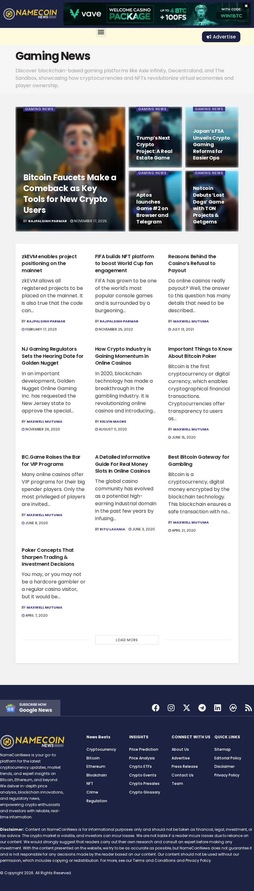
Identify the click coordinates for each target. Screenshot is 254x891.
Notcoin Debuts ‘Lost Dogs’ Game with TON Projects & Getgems (208, 205)
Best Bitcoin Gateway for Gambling (198, 460)
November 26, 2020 (42, 429)
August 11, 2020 (112, 429)
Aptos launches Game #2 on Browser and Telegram (152, 208)
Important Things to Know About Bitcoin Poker (200, 352)
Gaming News (39, 109)
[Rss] (248, 707)
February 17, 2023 (40, 329)
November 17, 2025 (90, 220)
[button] (101, 32)
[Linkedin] (217, 707)
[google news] (30, 707)
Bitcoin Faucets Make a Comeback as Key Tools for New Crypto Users (69, 194)
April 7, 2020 (36, 615)
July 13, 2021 (182, 329)
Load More (127, 639)
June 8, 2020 (36, 522)
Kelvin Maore (113, 421)
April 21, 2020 (183, 530)
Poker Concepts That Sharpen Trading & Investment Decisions (48, 557)
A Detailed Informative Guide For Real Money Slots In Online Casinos (122, 464)
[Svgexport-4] (233, 707)
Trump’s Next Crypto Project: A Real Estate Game (154, 148)
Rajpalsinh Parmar (47, 220)
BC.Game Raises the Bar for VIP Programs (51, 460)
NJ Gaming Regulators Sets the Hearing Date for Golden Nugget (53, 356)
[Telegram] (202, 707)
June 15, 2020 (183, 437)
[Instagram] (171, 707)
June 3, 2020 (143, 529)
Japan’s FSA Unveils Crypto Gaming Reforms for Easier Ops (211, 144)
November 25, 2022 (115, 329)
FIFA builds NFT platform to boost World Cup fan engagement (124, 263)
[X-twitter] (186, 707)
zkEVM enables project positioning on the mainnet (49, 263)
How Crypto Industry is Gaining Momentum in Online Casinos (123, 356)
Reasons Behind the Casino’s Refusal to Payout (192, 263)
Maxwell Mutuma (191, 321)
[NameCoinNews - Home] (30, 14)
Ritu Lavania (112, 529)
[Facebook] (155, 707)
